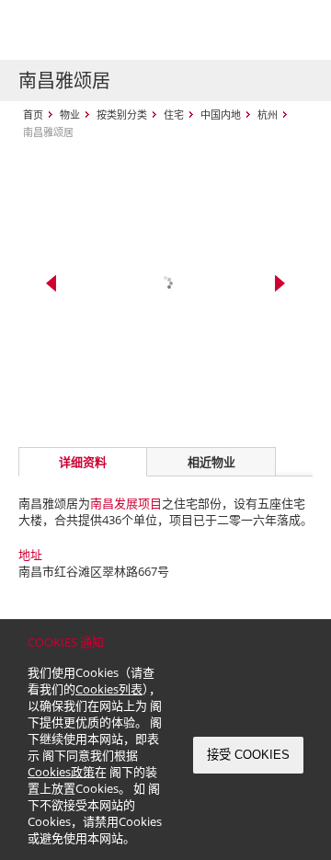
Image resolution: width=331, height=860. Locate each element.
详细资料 (83, 461)
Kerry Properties (130, 30)
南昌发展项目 (126, 503)
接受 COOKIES (248, 755)
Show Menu (294, 30)
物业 (70, 114)
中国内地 (220, 114)
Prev (51, 283)
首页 (33, 114)
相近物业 (211, 461)
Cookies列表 (109, 689)
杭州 (267, 114)
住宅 (174, 114)
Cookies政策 (61, 771)
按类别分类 (122, 114)
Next (280, 283)
